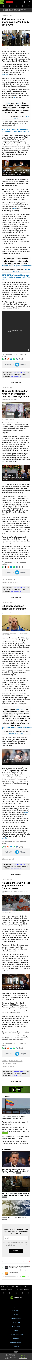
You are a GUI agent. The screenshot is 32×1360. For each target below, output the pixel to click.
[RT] (4, 1289)
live (9, 2)
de (17, 1286)
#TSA (8, 103)
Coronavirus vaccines (9, 1063)
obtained (5, 74)
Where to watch (16, 1310)
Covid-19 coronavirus (9, 582)
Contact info (16, 1338)
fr (21, 1286)
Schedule (16, 1314)
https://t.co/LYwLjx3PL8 (12, 266)
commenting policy (19, 372)
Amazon (4, 1061)
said (21, 143)
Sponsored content (16, 1318)
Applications (16, 1306)
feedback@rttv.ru (16, 376)
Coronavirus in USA (8, 579)
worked (26, 813)
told (14, 97)
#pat (19, 103)
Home (4, 15)
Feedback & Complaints (16, 1342)
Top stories (6, 1096)
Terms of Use (16, 1322)
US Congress (6, 859)
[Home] (2, 2)
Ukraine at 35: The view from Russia (14, 1218)
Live (16, 1303)
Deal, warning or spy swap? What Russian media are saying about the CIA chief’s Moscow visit (15, 1171)
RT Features (6, 1149)
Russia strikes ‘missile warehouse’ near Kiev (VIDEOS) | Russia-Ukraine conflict (14, 10)
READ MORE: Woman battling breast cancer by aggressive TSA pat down (16, 277)
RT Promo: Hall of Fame (16, 1334)
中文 (30, 1286)
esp (8, 1286)
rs (25, 1286)
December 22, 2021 (16, 733)
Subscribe (16, 1251)
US (18, 582)
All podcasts (26, 1262)
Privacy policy (16, 1326)
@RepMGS (20, 709)
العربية (2, 1286)
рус (13, 1286)
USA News (9, 15)
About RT (16, 1330)
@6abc (5, 728)
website (4, 838)
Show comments (16, 382)
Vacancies (16, 1346)
